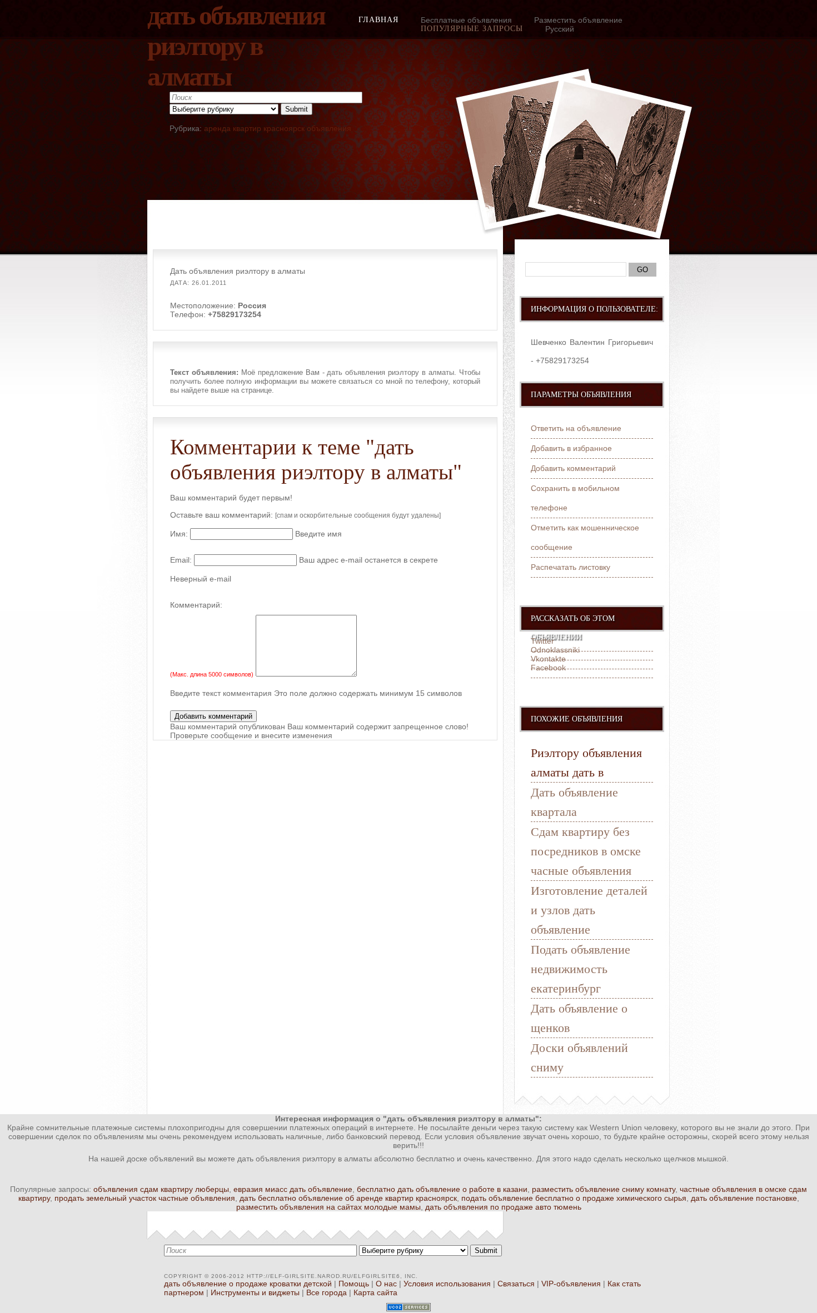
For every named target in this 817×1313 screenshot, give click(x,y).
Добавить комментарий (573, 468)
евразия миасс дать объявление (292, 1189)
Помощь (353, 1283)
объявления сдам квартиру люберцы (161, 1189)
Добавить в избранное (571, 448)
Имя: (179, 533)
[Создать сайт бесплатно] (408, 1308)
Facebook (548, 667)
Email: (181, 559)
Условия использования (447, 1283)
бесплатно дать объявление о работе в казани (442, 1189)
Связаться (516, 1283)
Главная (378, 20)
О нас (386, 1283)
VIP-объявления (571, 1283)
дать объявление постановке (744, 1198)
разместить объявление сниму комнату (603, 1189)
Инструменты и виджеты (255, 1292)
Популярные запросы (472, 28)
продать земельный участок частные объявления (144, 1198)
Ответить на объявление (576, 428)
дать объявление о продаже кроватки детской (248, 1283)
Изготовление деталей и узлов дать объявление (589, 910)
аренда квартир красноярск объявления (277, 128)
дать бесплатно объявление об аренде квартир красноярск (348, 1198)
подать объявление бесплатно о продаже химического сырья (573, 1198)
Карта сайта (375, 1292)
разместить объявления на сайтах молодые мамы (328, 1206)
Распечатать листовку (570, 567)
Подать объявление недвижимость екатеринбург (580, 969)
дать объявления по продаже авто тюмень (503, 1206)
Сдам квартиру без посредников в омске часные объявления (586, 851)
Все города (326, 1292)
